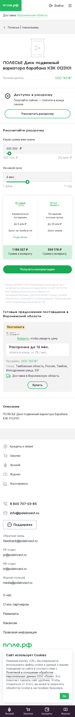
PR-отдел (9, 549)
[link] (56, 5)
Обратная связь (13, 535)
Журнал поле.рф (14, 577)
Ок (64, 696)
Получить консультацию (37, 269)
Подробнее (20, 237)
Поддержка (22, 525)
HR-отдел (9, 563)
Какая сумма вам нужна (19, 139)
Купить (37, 385)
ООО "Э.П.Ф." (63, 78)
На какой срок (12, 168)
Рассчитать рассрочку (38, 113)
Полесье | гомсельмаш (23, 27)
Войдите (23, 338)
